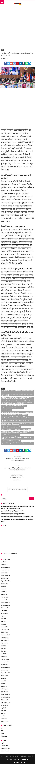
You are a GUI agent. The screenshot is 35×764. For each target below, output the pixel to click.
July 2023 (3, 616)
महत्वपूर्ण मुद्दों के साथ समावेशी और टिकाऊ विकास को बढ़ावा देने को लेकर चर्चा (16, 438)
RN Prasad (5, 59)
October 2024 (4, 578)
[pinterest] (17, 63)
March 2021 (4, 686)
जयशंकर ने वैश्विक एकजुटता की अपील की (11, 427)
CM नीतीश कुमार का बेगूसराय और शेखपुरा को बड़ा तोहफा (12, 514)
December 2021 (5, 664)
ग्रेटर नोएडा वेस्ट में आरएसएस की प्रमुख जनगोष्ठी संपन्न (12, 511)
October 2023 (4, 608)
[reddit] (14, 63)
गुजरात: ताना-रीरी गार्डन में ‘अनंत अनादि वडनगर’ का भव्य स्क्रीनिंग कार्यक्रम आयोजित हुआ (17, 458)
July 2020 (3, 708)
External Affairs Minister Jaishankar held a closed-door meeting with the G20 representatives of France (17, 398)
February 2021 (5, 689)
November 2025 (5, 567)
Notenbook (22, 759)
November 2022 (5, 635)
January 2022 (4, 662)
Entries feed (4, 745)
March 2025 (4, 573)
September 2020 (5, 702)
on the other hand (6, 410)
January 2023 (4, 632)
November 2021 (5, 667)
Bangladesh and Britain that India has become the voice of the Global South (17, 391)
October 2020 (4, 700)
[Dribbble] (20, 762)
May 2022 (3, 651)
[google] (11, 63)
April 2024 (3, 591)
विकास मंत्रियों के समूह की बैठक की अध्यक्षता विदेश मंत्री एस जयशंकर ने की (17, 443)
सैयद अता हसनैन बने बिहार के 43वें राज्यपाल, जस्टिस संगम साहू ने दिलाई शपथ (17, 516)
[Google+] (17, 762)
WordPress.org (5, 751)
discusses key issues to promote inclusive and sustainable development (17, 394)
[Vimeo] (24, 762)
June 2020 (3, 710)
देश (2, 49)
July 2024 (3, 586)
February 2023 (5, 629)
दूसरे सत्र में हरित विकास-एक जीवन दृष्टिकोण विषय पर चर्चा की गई (16, 429)
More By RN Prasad (16, 477)
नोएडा (2, 731)
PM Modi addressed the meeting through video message (17, 412)
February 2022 (5, 659)
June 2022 (3, 648)
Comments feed (5, 748)
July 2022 (3, 646)
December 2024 (5, 575)
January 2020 (4, 721)
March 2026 (4, 564)
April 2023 (3, 624)
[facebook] (5, 63)
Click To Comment (17, 489)
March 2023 (4, 627)
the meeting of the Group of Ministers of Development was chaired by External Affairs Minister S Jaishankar (16, 417)
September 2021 (5, 673)
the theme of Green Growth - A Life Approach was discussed (15, 421)
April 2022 (3, 654)
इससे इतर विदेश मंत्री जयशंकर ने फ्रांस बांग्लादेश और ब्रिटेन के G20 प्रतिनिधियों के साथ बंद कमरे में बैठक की (16, 424)
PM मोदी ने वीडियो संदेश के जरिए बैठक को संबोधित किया (14, 415)
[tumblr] (23, 63)
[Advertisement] (17, 25)
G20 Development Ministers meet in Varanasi (14, 406)
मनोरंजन (2, 733)
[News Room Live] (17, 2)
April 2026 (3, 562)
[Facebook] (10, 762)
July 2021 (3, 678)
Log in (2, 743)
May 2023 (3, 621)
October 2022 (4, 637)
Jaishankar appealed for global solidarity (13, 408)
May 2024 (3, 589)
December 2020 (5, 694)
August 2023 (4, 613)
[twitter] (8, 63)
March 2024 (4, 594)
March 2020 (4, 718)
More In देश (16, 480)
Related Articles (16, 475)
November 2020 (5, 697)
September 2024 (5, 581)
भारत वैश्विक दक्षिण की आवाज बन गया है (10, 435)
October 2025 (4, 570)
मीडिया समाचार (4, 736)
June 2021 (3, 681)
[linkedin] (20, 63)
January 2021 (4, 691)
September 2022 (5, 640)
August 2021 (4, 675)
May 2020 (3, 713)
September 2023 (5, 610)
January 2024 (4, 600)
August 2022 (4, 643)
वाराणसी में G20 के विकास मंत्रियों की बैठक (11, 441)
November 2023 (5, 605)
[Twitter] (14, 762)
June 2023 (3, 618)
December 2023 (5, 602)
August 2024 (4, 583)
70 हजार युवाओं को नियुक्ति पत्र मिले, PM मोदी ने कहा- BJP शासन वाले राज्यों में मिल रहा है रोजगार (17, 468)
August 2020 (4, 705)
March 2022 (4, 656)
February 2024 (5, 597)
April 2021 (3, 683)
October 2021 (4, 670)
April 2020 (3, 716)
